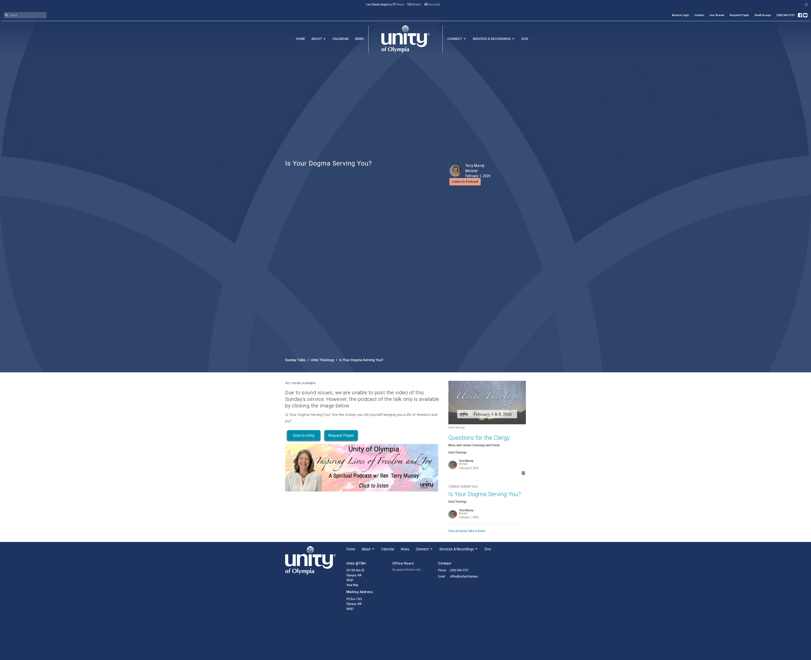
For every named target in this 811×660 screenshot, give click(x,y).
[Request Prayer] (341, 436)
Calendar (340, 39)
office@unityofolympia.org (465, 576)
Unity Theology (322, 360)
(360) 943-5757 (785, 15)
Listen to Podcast (465, 182)
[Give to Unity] (303, 436)
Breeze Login (680, 15)
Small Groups (762, 15)
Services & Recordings (492, 39)
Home (300, 39)
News (359, 39)
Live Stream (716, 15)
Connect (454, 39)
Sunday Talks (295, 360)
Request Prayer (739, 15)
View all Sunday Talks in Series (466, 531)
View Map (352, 585)
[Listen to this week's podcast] (361, 467)
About (316, 39)
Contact (699, 15)
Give (524, 39)
